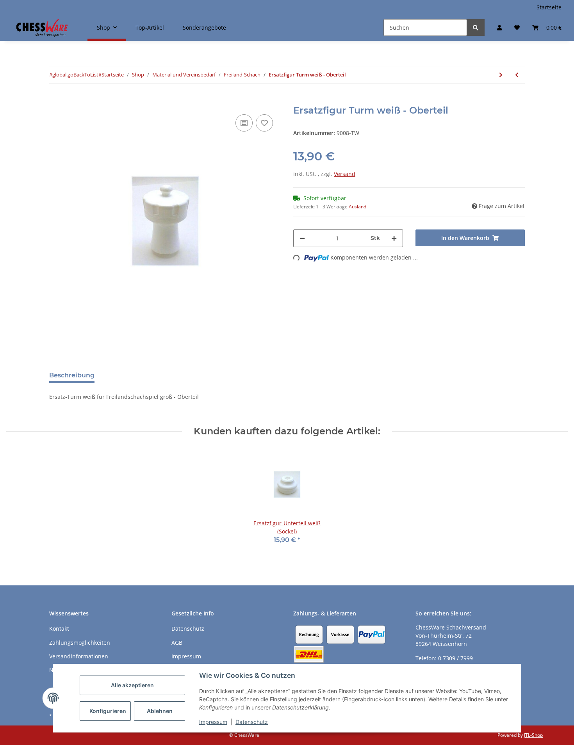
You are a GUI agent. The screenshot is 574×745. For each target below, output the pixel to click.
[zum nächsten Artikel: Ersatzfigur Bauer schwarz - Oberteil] (501, 74)
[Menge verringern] (302, 238)
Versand (344, 174)
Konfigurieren (107, 711)
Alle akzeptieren (132, 685)
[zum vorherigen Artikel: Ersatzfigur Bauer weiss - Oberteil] (517, 74)
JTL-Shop (533, 735)
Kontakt (59, 628)
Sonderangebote (204, 27)
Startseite (549, 7)
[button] (499, 27)
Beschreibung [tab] (71, 375)
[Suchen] (476, 27)
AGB (176, 642)
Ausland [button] (357, 206)
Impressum (213, 721)
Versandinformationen (78, 656)
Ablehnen (160, 711)
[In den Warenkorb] (55, 100)
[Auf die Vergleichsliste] (244, 123)
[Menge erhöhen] (394, 238)
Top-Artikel (149, 27)
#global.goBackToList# (75, 74)
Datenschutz (251, 721)
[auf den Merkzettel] (264, 123)
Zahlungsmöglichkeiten (79, 642)
